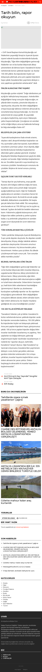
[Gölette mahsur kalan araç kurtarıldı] (21, 487)
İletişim (5, 656)
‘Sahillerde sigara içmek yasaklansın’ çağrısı (14, 398)
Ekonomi (6, 587)
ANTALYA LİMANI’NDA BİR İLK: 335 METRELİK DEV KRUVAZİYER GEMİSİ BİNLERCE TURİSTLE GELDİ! (21, 469)
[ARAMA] (40, 1)
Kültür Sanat (7, 597)
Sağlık (5, 601)
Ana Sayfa (18, 669)
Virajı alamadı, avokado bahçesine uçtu (18, 571)
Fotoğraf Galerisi (8, 589)
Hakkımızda (7, 655)
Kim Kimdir (6, 595)
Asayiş (5, 583)
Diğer (4, 585)
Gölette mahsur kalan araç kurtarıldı (16, 501)
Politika (5, 599)
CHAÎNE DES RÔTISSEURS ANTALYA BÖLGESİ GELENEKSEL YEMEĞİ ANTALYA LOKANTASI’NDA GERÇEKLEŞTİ (21, 433)
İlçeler (5, 593)
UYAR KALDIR (7, 658)
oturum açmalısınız (22, 527)
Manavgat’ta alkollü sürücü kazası (16, 567)
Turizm (5, 605)
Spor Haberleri (7, 603)
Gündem (6, 591)
